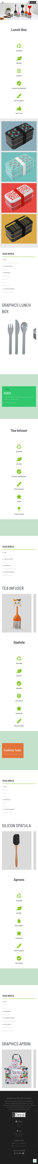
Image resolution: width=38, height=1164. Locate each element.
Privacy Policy (19, 1136)
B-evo (19, 1126)
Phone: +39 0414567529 (20, 1143)
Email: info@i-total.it (20, 1146)
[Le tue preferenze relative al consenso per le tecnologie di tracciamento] (35, 1161)
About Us (19, 1124)
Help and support (19, 1134)
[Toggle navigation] (3, 3)
